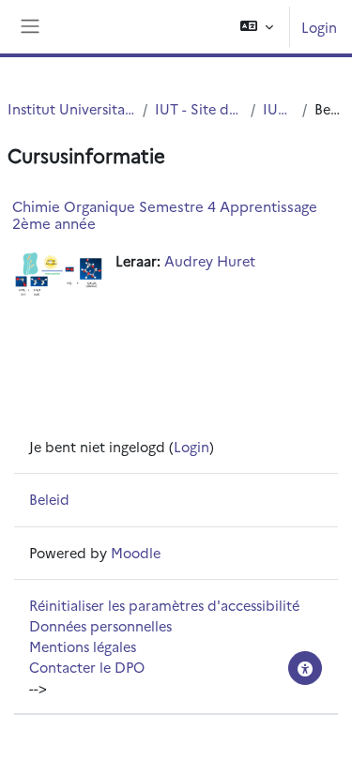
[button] (256, 26)
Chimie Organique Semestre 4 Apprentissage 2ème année (164, 214)
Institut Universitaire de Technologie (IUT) (71, 108)
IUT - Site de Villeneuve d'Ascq (199, 108)
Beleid (49, 499)
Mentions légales (82, 646)
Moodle (136, 552)
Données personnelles (100, 625)
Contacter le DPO (87, 666)
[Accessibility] (305, 668)
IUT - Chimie (279, 108)
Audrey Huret (209, 260)
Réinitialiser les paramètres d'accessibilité (164, 605)
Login (319, 27)
